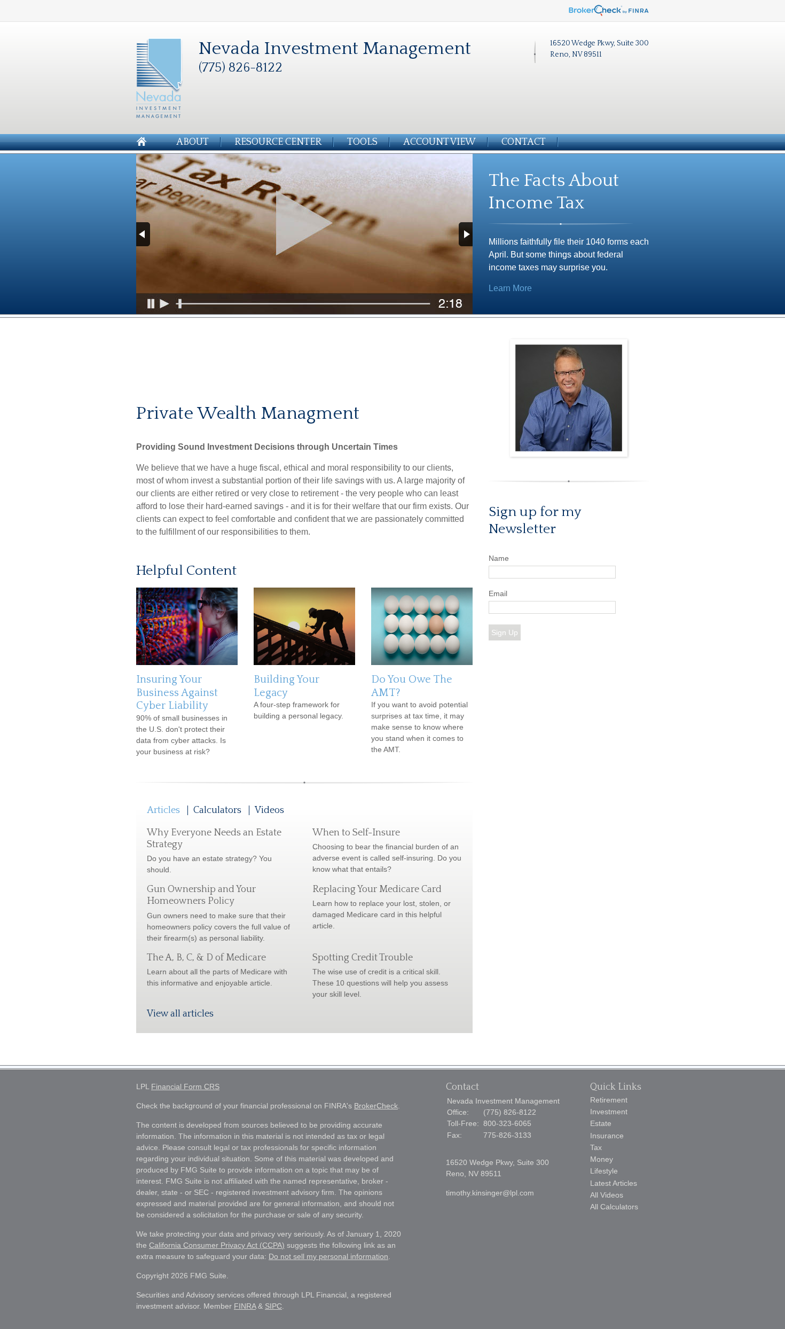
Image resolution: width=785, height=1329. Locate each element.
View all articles (180, 1014)
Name (499, 558)
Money (601, 1159)
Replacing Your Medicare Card (377, 889)
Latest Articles (613, 1183)
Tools (362, 142)
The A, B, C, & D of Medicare (206, 957)
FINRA (245, 1306)
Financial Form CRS (185, 1086)
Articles (163, 810)
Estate (600, 1123)
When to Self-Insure (356, 832)
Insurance (607, 1135)
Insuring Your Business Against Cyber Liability (177, 693)
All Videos (606, 1195)
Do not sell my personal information (328, 1256)
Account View (439, 142)
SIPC (273, 1306)
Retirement (608, 1100)
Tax (596, 1147)
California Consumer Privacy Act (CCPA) (217, 1245)
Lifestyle (604, 1171)
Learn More (510, 288)
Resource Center (277, 142)
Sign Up (504, 632)
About (192, 142)
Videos (269, 810)
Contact (523, 142)
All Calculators (614, 1206)
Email (498, 593)
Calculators (217, 810)
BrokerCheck (376, 1105)
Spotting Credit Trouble (362, 957)
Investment (608, 1111)
